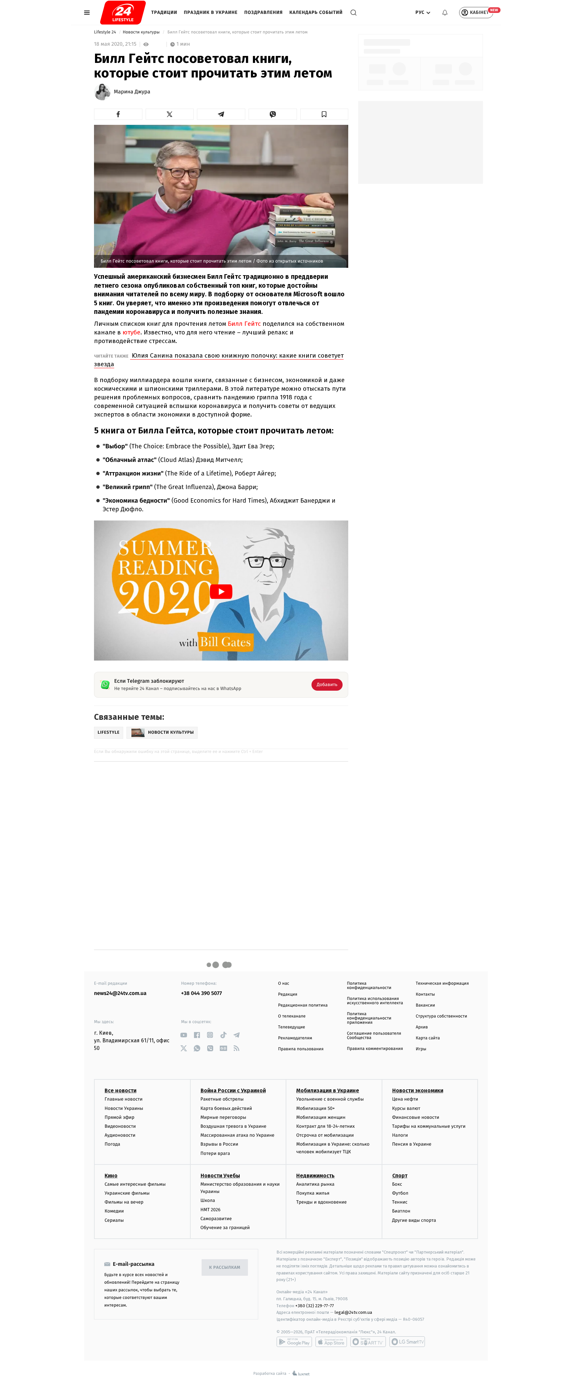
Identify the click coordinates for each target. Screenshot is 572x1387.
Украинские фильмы (127, 1193)
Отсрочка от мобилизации (325, 1135)
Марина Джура (132, 92)
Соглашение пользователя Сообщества (374, 1035)
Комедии (114, 1211)
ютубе (131, 332)
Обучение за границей (225, 1227)
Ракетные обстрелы (222, 1099)
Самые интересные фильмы (135, 1184)
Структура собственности (441, 1016)
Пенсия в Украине (412, 1144)
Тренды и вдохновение (321, 1202)
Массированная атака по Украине (237, 1135)
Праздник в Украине (211, 12)
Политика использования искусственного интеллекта (375, 1001)
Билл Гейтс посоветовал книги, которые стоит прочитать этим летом (237, 32)
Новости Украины (124, 1108)
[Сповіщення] (445, 12)
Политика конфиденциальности (369, 985)
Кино (111, 1175)
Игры (421, 1049)
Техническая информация (442, 983)
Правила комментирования (375, 1049)
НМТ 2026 (211, 1210)
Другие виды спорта (414, 1220)
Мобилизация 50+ (315, 1108)
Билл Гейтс (244, 323)
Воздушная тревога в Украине (233, 1126)
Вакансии (425, 1005)
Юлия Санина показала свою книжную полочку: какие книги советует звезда (219, 360)
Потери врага (215, 1153)
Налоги (400, 1135)
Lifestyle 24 (105, 32)
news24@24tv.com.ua (120, 993)
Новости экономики (417, 1090)
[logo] (123, 13)
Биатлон (401, 1211)
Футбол (400, 1193)
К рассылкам (224, 1267)
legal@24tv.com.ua (353, 1312)
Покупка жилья (312, 1193)
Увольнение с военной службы (330, 1099)
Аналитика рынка (315, 1184)
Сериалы (114, 1220)
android (294, 1341)
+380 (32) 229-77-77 (314, 1305)
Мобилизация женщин (321, 1117)
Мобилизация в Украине (327, 1090)
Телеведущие (291, 1027)
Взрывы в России (219, 1144)
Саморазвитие (216, 1218)
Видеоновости (120, 1126)
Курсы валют (406, 1108)
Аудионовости (120, 1135)
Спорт (399, 1175)
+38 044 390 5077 (201, 993)
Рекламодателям (295, 1038)
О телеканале (292, 1016)
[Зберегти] (324, 114)
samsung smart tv (407, 1341)
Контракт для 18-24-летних (325, 1126)
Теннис (400, 1202)
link (183, 1035)
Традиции (164, 12)
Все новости (120, 1090)
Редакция (287, 994)
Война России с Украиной (233, 1090)
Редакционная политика (303, 1005)
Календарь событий (316, 12)
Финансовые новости (415, 1117)
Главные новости (124, 1099)
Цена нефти (405, 1099)
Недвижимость (315, 1175)
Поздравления (263, 12)
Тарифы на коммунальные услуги (429, 1126)
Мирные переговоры (223, 1117)
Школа (208, 1200)
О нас (283, 983)
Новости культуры (142, 32)
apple (331, 1341)
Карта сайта (428, 1038)
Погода (112, 1144)
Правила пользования (300, 1049)
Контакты (425, 994)
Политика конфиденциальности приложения (369, 1018)
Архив (422, 1027)
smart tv (368, 1341)
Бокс (397, 1184)
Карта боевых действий (226, 1108)
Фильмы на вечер (124, 1202)
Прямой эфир (119, 1117)
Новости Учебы (220, 1175)
